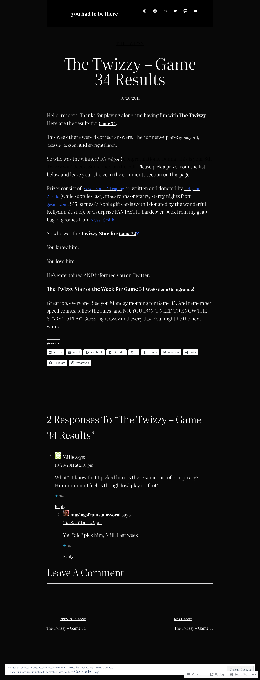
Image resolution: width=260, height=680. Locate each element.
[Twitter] (175, 11)
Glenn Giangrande (174, 289)
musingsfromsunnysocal (95, 514)
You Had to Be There (94, 13)
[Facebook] (155, 11)
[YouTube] (196, 11)
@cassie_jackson (61, 145)
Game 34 (107, 123)
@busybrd (188, 137)
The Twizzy (130, 43)
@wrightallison (102, 145)
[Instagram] (145, 11)
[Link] (165, 11)
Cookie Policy (86, 671)
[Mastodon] (185, 11)
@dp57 (114, 159)
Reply (60, 506)
